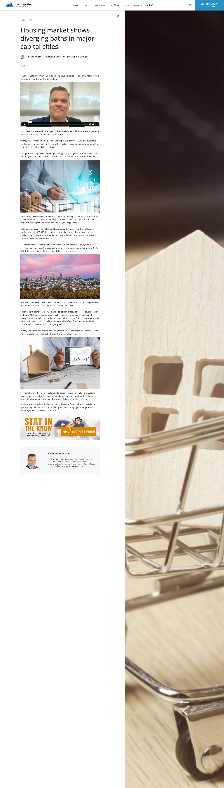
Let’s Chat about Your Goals (209, 5)
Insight (23, 66)
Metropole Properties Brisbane (82, 459)
